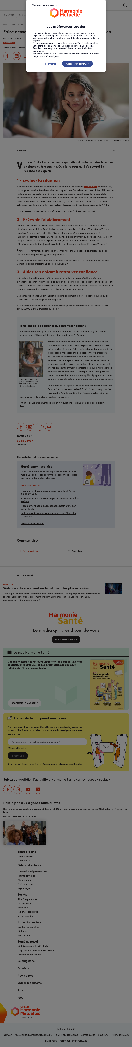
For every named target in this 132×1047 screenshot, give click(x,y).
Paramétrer (50, 63)
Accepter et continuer (77, 63)
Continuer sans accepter (45, 4)
